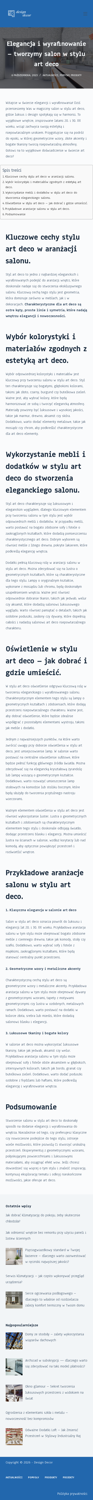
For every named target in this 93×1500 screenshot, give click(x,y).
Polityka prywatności (72, 1493)
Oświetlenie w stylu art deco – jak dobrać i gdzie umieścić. (46, 203)
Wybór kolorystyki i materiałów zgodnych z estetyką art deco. (43, 184)
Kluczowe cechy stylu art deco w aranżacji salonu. (39, 176)
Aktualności (50, 75)
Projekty (76, 75)
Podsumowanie (15, 214)
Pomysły (64, 75)
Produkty (51, 1477)
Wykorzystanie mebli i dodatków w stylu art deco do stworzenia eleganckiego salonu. (41, 195)
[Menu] (85, 14)
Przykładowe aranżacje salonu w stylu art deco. (37, 209)
